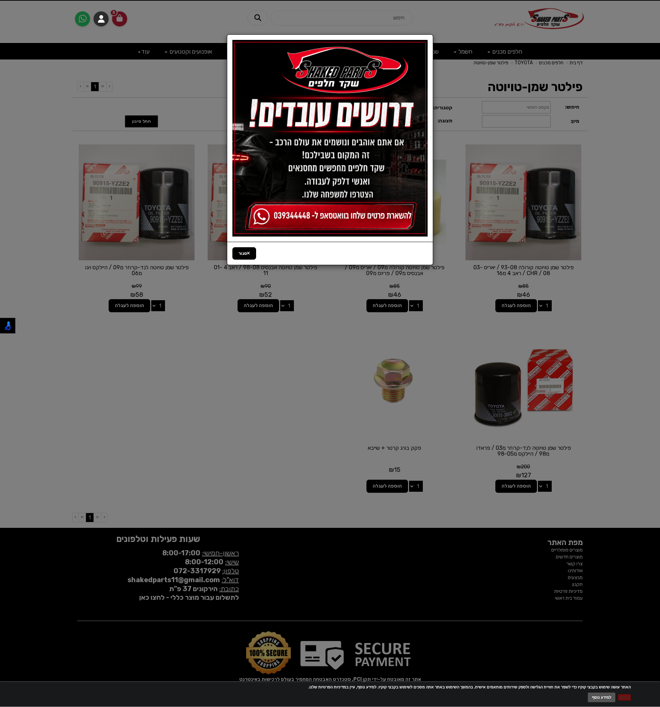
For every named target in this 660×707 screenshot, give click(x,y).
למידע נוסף (601, 697)
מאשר (624, 697)
